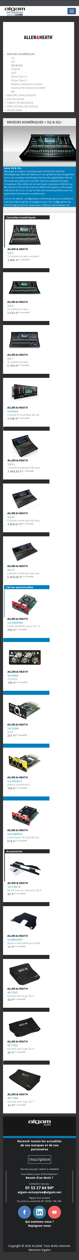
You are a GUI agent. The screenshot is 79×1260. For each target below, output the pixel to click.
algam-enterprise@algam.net (39, 1192)
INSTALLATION (15, 99)
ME (13, 91)
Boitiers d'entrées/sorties (27, 84)
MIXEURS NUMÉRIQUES (21, 54)
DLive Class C (19, 76)
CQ (13, 58)
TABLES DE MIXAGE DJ (20, 102)
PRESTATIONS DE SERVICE (22, 106)
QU (13, 61)
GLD (13, 73)
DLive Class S (19, 80)
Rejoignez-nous (39, 1226)
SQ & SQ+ (17, 65)
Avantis (15, 69)
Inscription (39, 1159)
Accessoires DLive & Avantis (28, 88)
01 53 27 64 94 (38, 1187)
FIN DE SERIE (14, 110)
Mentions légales (39, 1250)
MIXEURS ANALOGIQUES (21, 95)
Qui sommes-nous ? (39, 1222)
